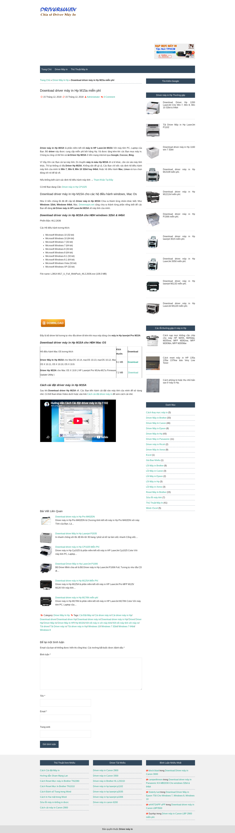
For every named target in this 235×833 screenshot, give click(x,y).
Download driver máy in (88, 619)
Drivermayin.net (86, 204)
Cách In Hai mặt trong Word (53, 797)
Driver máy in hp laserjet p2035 (108, 792)
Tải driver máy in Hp (77, 626)
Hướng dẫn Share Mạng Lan (54, 776)
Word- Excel (152, 508)
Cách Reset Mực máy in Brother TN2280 (59, 781)
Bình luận (45, 654)
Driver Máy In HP (66, 623)
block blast (154, 770)
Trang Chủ (45, 80)
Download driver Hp (66, 619)
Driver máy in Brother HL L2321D (109, 781)
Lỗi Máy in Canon (154, 471)
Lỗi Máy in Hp (152, 481)
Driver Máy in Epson (156, 428)
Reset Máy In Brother (156, 492)
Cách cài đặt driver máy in (99, 394)
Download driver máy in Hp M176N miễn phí (76, 597)
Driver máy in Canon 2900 (105, 770)
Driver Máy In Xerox (155, 450)
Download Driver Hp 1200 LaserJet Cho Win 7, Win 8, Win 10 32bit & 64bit (179, 105)
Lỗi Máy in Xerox (154, 487)
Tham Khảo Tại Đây (103, 180)
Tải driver (44, 626)
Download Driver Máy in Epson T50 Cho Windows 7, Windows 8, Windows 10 (170, 795)
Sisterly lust (154, 792)
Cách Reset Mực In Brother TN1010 (57, 786)
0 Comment (109, 97)
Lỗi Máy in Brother (155, 465)
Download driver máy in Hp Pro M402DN (75, 517)
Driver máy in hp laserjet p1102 (108, 786)
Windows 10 (94, 626)
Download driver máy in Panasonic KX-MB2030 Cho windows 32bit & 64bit (168, 783)
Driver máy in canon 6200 (105, 802)
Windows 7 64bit (126, 626)
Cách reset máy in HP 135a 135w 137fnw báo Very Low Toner (179, 360)
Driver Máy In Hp (60, 80)
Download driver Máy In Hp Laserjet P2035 (76, 533)
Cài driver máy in (103, 615)
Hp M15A (79, 623)
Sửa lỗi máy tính (154, 497)
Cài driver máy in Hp (122, 615)
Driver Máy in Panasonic (158, 439)
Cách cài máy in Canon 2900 (54, 807)
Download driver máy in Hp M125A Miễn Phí (76, 581)
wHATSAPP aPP (157, 804)
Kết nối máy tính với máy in (126, 623)
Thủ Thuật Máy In (154, 503)
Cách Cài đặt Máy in (50, 770)
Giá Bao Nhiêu (153, 460)
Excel (148, 455)
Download (133, 372)
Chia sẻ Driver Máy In (58, 11)
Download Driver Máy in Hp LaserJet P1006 (76, 564)
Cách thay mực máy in (157, 412)
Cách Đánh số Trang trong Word (55, 792)
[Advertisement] (145, 24)
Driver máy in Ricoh (155, 444)
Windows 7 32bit (109, 626)
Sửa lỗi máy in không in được (54, 802)
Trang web (45, 727)
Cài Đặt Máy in (86, 615)
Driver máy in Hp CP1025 (74, 187)
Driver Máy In (50, 623)
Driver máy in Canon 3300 (105, 776)
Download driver (48, 619)
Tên (42, 696)
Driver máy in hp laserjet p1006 (108, 797)
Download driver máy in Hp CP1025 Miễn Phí (77, 547)
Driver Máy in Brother (156, 418)
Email (43, 711)
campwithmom (156, 779)
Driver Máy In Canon (156, 423)
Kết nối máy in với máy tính (99, 623)
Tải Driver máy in (58, 626)
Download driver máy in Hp (114, 619)
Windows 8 (45, 630)
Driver (131, 619)
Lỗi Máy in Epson (154, 476)
